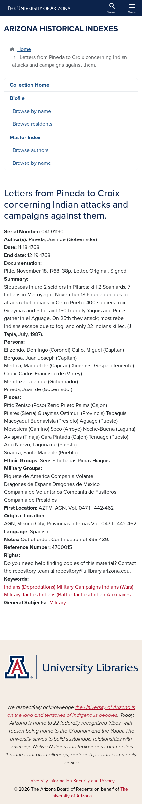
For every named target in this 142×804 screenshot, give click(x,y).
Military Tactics (21, 594)
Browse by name (32, 111)
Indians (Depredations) (29, 587)
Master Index (25, 137)
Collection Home (29, 85)
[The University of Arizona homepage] (38, 8)
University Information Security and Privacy (71, 781)
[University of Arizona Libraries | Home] (71, 667)
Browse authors (30, 150)
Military (57, 602)
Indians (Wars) (117, 587)
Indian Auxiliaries (111, 594)
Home (24, 49)
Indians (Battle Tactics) (64, 594)
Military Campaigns (79, 587)
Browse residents (32, 124)
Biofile (17, 98)
